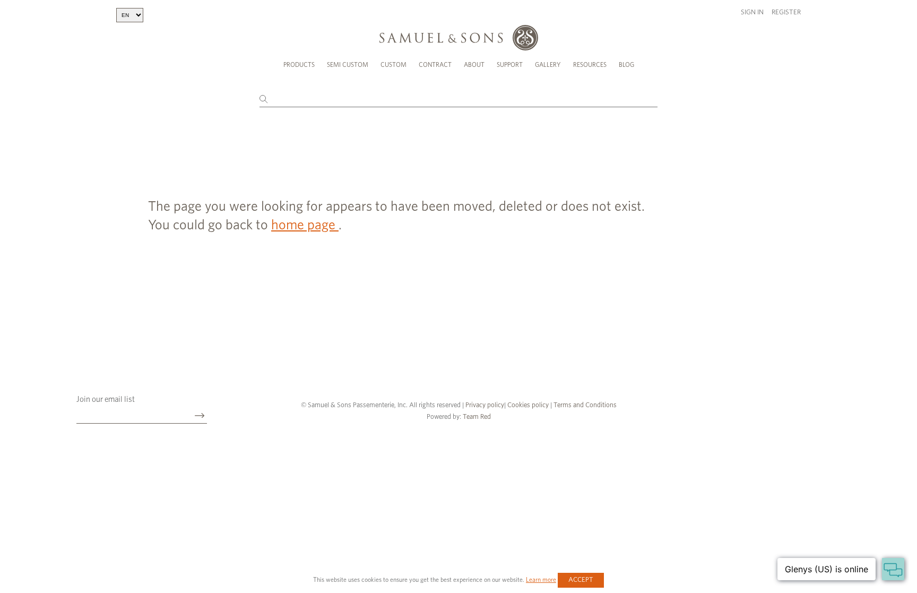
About (474, 65)
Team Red (477, 417)
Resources (590, 65)
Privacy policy (484, 405)
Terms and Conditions (584, 405)
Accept (580, 580)
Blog (626, 65)
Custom (393, 65)
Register (786, 12)
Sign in (752, 12)
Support (510, 65)
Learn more (541, 580)
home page (305, 225)
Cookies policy (528, 405)
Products (299, 65)
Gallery (548, 65)
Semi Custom (347, 65)
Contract (435, 65)
